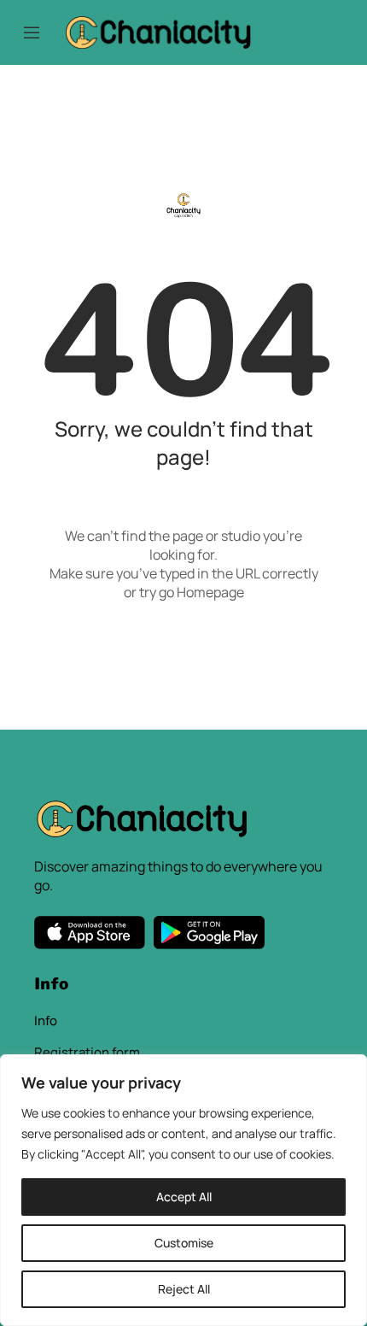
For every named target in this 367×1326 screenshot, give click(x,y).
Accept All (184, 1196)
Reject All (184, 1289)
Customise (183, 1243)
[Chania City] (158, 31)
